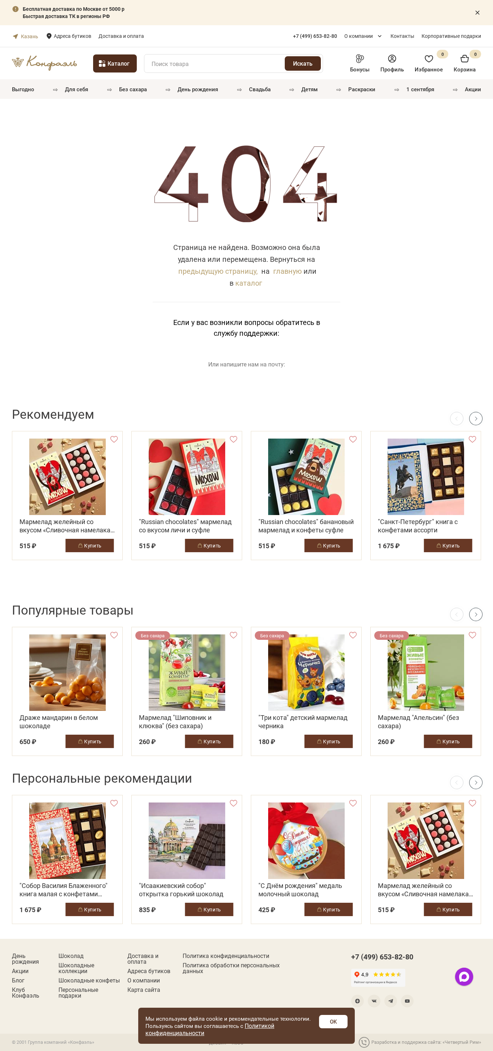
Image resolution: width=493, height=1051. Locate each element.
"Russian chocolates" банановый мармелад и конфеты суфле (306, 526)
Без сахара (133, 89)
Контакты (402, 35)
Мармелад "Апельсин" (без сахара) (418, 721)
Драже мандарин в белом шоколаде (58, 721)
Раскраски (361, 89)
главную (287, 271)
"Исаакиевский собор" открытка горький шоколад (181, 889)
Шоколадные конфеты (89, 980)
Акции (473, 89)
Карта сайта (143, 990)
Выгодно (23, 89)
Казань (29, 36)
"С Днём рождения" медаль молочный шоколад (300, 889)
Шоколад (71, 956)
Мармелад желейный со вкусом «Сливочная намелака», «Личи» (67, 526)
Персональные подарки (78, 992)
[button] (476, 418)
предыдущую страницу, (218, 271)
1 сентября (420, 89)
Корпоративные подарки (451, 35)
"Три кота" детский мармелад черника (303, 721)
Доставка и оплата (121, 35)
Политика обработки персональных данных (231, 968)
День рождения (198, 89)
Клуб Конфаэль (25, 992)
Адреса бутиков (72, 35)
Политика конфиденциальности (226, 956)
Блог (18, 980)
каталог (248, 282)
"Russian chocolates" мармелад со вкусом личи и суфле (185, 526)
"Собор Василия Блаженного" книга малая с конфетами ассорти (63, 889)
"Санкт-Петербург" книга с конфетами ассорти (418, 526)
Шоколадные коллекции (76, 968)
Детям (309, 89)
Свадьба (260, 89)
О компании (358, 35)
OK (333, 1021)
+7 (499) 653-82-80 (382, 956)
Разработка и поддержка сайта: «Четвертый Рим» (426, 1042)
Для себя (76, 89)
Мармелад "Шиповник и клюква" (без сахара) (175, 721)
